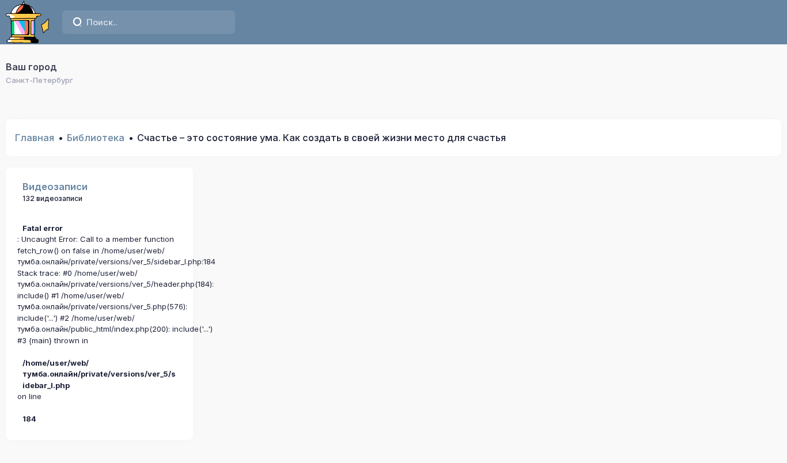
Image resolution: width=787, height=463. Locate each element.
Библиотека (95, 137)
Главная (34, 137)
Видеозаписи (55, 186)
